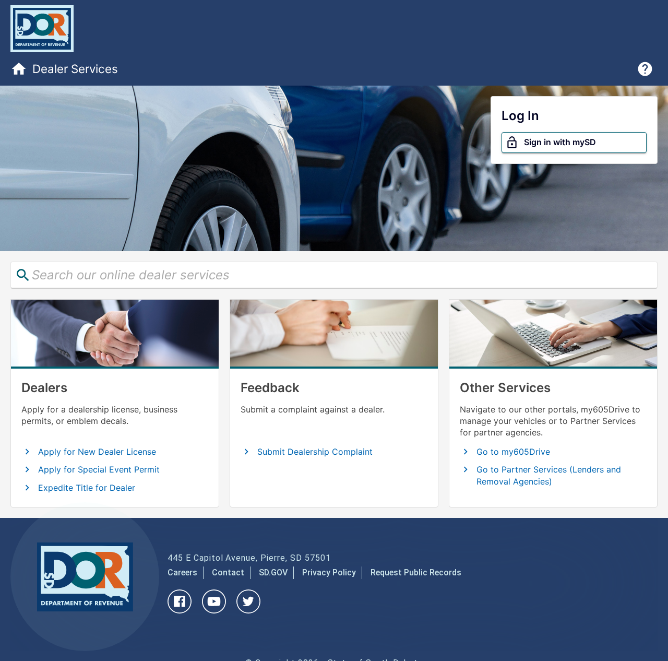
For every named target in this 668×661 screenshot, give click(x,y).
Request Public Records (416, 572)
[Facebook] (180, 611)
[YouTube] (214, 611)
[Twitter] (248, 611)
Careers (182, 572)
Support (645, 68)
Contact (228, 572)
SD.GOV (273, 572)
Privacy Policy (329, 572)
